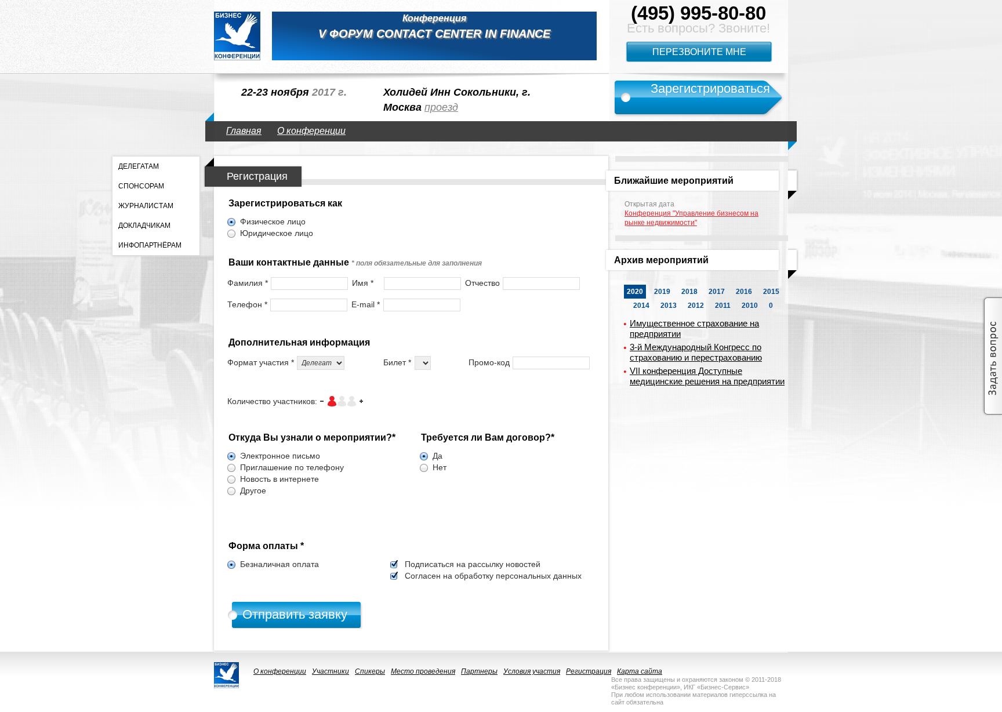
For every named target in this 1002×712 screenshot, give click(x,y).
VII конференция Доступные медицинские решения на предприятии (707, 376)
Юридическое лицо (276, 233)
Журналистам (145, 206)
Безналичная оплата (279, 564)
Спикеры (370, 671)
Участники (330, 671)
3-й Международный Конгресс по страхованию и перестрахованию (696, 352)
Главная (244, 131)
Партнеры (479, 671)
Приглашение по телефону (292, 467)
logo (237, 36)
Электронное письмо (280, 455)
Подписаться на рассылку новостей (472, 564)
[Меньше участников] (322, 401)
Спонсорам (141, 186)
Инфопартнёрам (149, 245)
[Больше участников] (361, 401)
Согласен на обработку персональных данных (493, 575)
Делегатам (138, 166)
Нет (439, 467)
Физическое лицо (273, 221)
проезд (441, 107)
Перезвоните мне (699, 52)
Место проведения (423, 671)
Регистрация (588, 671)
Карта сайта (639, 671)
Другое (253, 490)
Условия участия (531, 671)
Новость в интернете (279, 479)
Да (437, 455)
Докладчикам (144, 225)
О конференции (311, 131)
